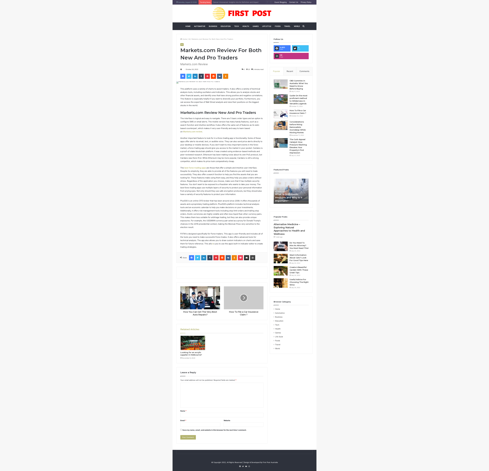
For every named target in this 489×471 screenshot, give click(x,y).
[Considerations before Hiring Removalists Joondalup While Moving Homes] (281, 125)
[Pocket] (240, 257)
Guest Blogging (280, 2)
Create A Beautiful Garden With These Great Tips (299, 270)
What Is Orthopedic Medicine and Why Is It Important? (234, 2)
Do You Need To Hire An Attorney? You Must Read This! (299, 245)
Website (227, 420)
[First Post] (244, 13)
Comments (304, 71)
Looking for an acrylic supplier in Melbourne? (191, 353)
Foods (278, 26)
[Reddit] (213, 76)
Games (256, 26)
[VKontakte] (219, 76)
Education (226, 26)
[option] (291, 190)
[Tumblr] (201, 76)
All (189, 39)
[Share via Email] (246, 257)
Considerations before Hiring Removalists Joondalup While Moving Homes (298, 127)
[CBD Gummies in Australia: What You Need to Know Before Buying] (281, 84)
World (297, 26)
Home (188, 26)
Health (245, 26)
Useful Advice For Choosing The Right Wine (299, 282)
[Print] (252, 257)
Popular (276, 71)
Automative (199, 26)
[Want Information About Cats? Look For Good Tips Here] (281, 258)
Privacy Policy (306, 2)
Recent (290, 71)
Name (183, 411)
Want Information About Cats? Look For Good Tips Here (299, 258)
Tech (236, 26)
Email (183, 420)
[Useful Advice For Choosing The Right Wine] (281, 283)
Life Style (266, 26)
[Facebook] (182, 76)
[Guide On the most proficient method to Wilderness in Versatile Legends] (281, 99)
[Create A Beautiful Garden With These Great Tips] (281, 271)
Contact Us (293, 2)
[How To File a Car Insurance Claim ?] (281, 114)
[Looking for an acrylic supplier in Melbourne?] (193, 343)
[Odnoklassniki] (225, 76)
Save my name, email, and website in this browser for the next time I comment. (214, 430)
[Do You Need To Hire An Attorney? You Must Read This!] (281, 246)
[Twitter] (189, 76)
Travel (287, 26)
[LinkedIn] (195, 76)
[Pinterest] (207, 76)
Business (213, 26)
